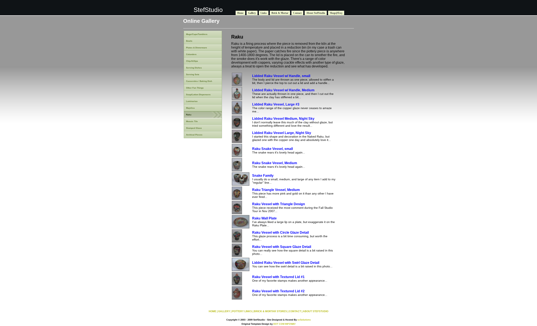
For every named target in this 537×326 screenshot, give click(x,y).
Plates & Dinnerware (196, 47)
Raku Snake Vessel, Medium (274, 163)
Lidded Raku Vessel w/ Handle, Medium (283, 90)
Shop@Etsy (336, 13)
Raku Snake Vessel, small (272, 149)
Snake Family (263, 175)
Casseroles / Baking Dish (199, 81)
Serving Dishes (194, 68)
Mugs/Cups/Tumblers (196, 34)
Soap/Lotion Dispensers (198, 94)
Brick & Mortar (279, 13)
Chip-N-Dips (192, 61)
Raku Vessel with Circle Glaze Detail (280, 232)
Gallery (252, 13)
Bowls (189, 41)
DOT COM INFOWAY (284, 324)
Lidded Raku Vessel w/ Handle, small (281, 76)
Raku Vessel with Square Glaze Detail (281, 247)
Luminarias (192, 101)
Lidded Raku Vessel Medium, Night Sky (283, 118)
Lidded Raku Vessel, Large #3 (275, 104)
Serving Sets (192, 74)
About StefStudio (315, 13)
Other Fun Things (195, 88)
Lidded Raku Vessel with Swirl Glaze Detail (285, 262)
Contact (297, 13)
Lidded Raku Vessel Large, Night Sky (281, 133)
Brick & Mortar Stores (270, 311)
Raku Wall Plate (264, 218)
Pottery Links (242, 311)
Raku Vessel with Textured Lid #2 (278, 291)
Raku (188, 114)
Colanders (191, 54)
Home (240, 13)
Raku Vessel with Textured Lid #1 (278, 277)
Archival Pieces (194, 135)
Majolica (190, 108)
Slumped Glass (194, 128)
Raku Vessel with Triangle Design (278, 204)
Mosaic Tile (192, 121)
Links (264, 13)
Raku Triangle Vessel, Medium (276, 190)
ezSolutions (304, 319)
